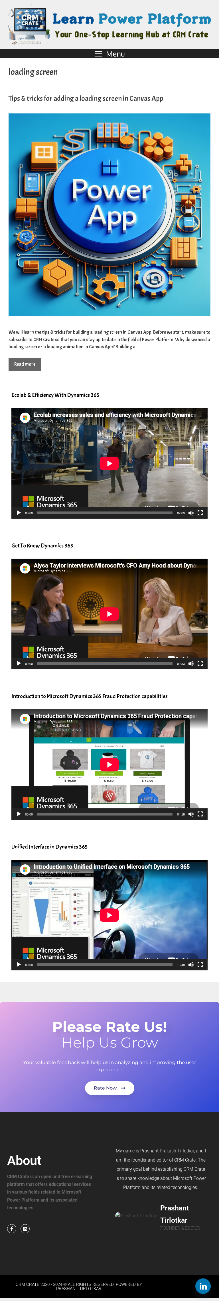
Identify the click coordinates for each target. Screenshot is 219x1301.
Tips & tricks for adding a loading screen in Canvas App (86, 98)
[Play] (19, 513)
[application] (109, 463)
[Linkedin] (25, 1228)
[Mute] (191, 513)
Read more (24, 364)
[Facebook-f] (11, 1228)
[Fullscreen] (200, 513)
